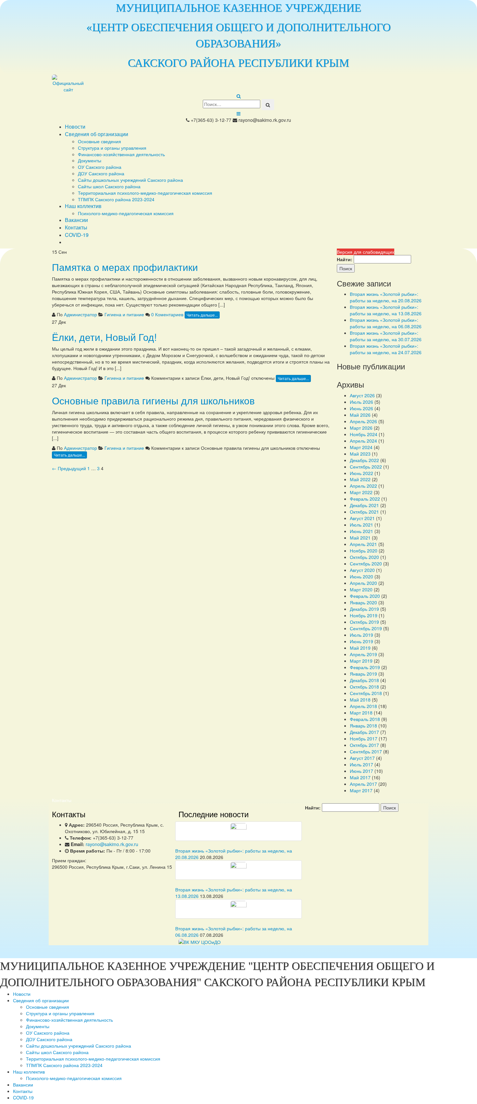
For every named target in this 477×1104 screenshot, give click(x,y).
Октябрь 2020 (364, 557)
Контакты (76, 227)
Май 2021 (360, 537)
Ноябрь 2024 (363, 434)
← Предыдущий (69, 468)
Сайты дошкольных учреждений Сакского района (130, 180)
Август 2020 (362, 570)
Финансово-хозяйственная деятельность (121, 154)
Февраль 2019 (365, 667)
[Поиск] (268, 104)
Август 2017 (362, 758)
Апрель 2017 (363, 784)
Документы (89, 160)
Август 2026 (362, 395)
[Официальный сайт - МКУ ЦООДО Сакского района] (92, 84)
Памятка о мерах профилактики (125, 267)
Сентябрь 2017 (366, 751)
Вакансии (76, 220)
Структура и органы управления (112, 148)
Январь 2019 (363, 673)
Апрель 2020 (363, 583)
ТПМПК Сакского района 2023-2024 (116, 199)
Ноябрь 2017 (363, 738)
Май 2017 (360, 777)
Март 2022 (361, 492)
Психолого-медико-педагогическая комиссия (126, 213)
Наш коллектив (83, 206)
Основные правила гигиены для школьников (153, 400)
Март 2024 (361, 447)
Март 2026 (361, 427)
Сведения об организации (96, 134)
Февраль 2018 (365, 719)
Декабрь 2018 (364, 680)
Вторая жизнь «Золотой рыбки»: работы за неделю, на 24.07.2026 (386, 349)
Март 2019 (361, 660)
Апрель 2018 (363, 706)
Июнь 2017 (361, 771)
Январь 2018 (363, 725)
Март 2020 (361, 589)
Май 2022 (360, 479)
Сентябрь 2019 (366, 628)
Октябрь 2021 (364, 511)
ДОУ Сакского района (101, 173)
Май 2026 (360, 415)
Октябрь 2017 (364, 745)
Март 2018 (361, 712)
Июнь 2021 (361, 531)
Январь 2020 (363, 602)
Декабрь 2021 (364, 505)
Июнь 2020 (361, 576)
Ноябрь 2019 (363, 615)
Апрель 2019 (363, 654)
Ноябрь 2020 (363, 550)
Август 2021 (362, 518)
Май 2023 (360, 453)
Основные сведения (99, 141)
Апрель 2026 (363, 421)
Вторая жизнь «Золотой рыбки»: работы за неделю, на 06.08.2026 (386, 323)
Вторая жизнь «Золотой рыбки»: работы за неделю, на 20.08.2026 (386, 297)
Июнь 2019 (361, 641)
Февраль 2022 (365, 498)
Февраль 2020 (365, 596)
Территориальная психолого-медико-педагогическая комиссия (145, 193)
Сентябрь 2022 (366, 466)
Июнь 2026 (361, 408)
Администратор (80, 314)
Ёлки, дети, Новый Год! (104, 337)
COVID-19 (77, 234)
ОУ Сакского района (99, 167)
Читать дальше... (202, 315)
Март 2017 (361, 790)
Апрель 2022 (363, 485)
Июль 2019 (361, 635)
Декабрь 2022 (364, 460)
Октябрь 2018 (364, 686)
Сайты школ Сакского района (109, 186)
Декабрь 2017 (364, 732)
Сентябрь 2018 (366, 693)
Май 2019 (360, 648)
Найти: (344, 259)
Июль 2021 (361, 524)
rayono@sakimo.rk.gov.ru (112, 844)
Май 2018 (360, 699)
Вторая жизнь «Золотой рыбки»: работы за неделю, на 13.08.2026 (386, 310)
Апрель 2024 (363, 440)
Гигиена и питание (124, 314)
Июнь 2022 (361, 473)
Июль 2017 (361, 764)
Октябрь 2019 (364, 622)
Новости (75, 126)
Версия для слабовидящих (365, 252)
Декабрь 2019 (364, 609)
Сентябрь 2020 (366, 563)
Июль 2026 (361, 402)
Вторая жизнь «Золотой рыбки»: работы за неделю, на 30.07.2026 (386, 336)
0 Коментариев (167, 314)
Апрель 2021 (363, 544)
